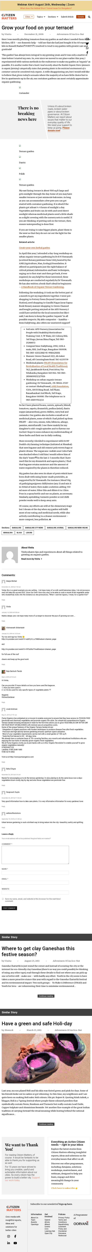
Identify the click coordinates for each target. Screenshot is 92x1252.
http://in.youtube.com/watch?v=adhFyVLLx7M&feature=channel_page (29, 639)
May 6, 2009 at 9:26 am (9, 677)
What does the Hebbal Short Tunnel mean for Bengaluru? (46, 8)
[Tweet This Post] (87, 43)
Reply (3, 600)
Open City (48, 1233)
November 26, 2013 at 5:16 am (11, 774)
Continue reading (46, 996)
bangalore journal (55, 528)
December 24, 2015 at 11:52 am (12, 798)
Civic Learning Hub (50, 1230)
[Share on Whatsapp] (87, 48)
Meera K (9, 1030)
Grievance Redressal (62, 1234)
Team (33, 1220)
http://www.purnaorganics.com (22, 757)
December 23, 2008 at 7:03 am (11, 587)
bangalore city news (34, 528)
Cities (28, 17)
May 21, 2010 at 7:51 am (9, 715)
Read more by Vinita (30, 559)
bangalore (16, 528)
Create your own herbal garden (34, 247)
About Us (34, 1218)
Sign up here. (65, 1204)
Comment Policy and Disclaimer (62, 1229)
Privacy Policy (64, 1218)
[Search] (89, 17)
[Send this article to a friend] (87, 39)
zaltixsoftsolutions (13, 813)
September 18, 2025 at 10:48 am (12, 819)
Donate (81, 17)
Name (5, 869)
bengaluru (8, 533)
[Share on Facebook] (87, 52)
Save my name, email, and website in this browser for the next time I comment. (33, 900)
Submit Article (67, 17)
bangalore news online (78, 528)
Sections (52, 17)
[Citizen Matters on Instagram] (9, 1236)
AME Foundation (60, 386)
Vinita (8, 34)
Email (5, 879)
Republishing (63, 1224)
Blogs (19, 533)
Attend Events (47, 1225)
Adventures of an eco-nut (70, 34)
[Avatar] (10, 555)
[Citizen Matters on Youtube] (15, 1243)
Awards (34, 1222)
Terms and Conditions (62, 1221)
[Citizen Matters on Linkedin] (9, 1243)
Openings (34, 1224)
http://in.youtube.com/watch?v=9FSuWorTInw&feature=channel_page (29, 649)
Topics (40, 17)
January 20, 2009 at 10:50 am (11, 633)
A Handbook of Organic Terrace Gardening (42, 287)
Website (5, 889)
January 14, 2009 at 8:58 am (10, 612)
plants (35, 801)
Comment (7, 844)
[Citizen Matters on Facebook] (15, 1236)
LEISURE (29, 533)
